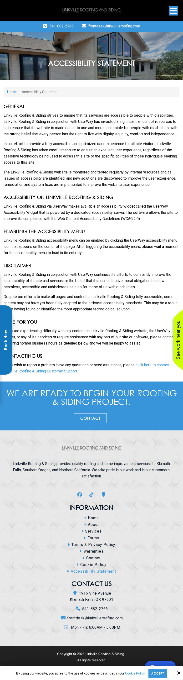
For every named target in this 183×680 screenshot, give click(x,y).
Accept (157, 673)
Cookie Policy (135, 673)
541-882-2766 (61, 26)
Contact (90, 418)
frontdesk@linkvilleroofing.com (114, 26)
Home (12, 92)
